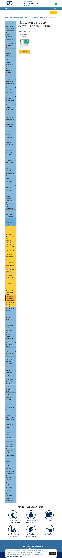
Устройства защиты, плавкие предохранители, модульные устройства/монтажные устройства (10, 152)
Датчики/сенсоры (10, 173)
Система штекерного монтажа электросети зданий (9, 431)
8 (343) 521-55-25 (27, 2)
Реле (7, 104)
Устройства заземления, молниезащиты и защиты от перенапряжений (10, 141)
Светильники (9, 175)
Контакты (45, 544)
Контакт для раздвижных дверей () (9, 285)
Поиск (54, 13)
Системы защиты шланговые (9, 34)
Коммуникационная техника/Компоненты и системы (30, 17)
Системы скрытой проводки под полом (10, 45)
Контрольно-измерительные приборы (10, 344)
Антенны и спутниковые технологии (9, 198)
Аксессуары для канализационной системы (10, 457)
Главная (6, 17)
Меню (7, 8)
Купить (25, 51)
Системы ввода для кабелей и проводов (10, 70)
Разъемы (8, 437)
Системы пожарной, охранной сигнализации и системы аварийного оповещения (10, 407)
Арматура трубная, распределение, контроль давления (10, 465)
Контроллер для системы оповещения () (10, 304)
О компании (36, 544)
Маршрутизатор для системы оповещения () (10, 298)
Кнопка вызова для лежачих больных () (9, 232)
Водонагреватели (10, 330)
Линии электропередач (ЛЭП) (10, 450)
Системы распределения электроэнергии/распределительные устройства (11, 111)
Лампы (7, 178)
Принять (52, 553)
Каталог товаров (13, 17)
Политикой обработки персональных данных (19, 552)
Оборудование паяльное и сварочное (9, 477)
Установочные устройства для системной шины (10, 192)
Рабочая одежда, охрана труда (10, 353)
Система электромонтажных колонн (11, 64)
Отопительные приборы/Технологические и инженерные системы (10, 336)
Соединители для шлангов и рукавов (9, 500)
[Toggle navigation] (55, 8)
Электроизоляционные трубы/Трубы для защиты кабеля (11, 28)
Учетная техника (10, 349)
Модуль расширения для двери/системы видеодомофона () (10, 277)
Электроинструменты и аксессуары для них (11, 381)
